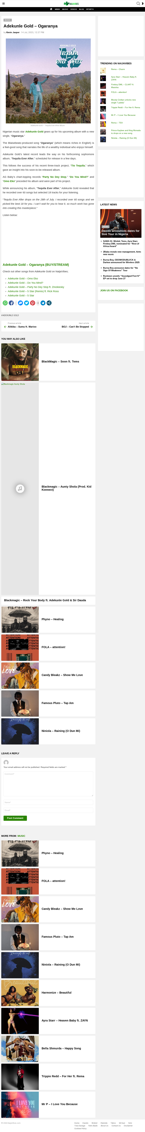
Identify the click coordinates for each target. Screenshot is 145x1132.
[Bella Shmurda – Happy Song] (20, 1049)
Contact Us (116, 1126)
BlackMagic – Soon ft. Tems (60, 361)
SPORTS (90, 9)
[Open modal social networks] (49, 302)
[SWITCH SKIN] (142, 3)
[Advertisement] (121, 36)
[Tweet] (26, 302)
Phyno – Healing (53, 619)
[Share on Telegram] (42, 302)
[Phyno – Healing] (20, 620)
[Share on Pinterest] (32, 302)
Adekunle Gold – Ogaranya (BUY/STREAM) (36, 265)
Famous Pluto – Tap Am (58, 703)
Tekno (113, 1123)
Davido (85, 1123)
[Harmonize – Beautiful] (20, 993)
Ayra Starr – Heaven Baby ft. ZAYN (65, 1020)
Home (76, 1123)
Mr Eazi (122, 1123)
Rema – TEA (117, 123)
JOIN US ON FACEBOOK (114, 290)
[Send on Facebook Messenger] (20, 302)
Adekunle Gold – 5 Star (21, 295)
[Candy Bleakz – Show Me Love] (20, 676)
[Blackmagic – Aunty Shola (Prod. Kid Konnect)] (20, 489)
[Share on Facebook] (11, 302)
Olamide (104, 1123)
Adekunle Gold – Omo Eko (23, 278)
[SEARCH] (138, 3)
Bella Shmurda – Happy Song (61, 1048)
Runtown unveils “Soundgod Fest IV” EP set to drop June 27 (121, 277)
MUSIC (65, 9)
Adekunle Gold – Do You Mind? (25, 282)
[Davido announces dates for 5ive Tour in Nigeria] (120, 223)
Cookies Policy (80, 1128)
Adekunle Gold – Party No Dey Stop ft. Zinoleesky (36, 287)
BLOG (81, 9)
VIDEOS (73, 9)
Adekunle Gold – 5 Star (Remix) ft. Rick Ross (33, 291)
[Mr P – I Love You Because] (20, 1105)
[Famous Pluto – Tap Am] (20, 703)
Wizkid (94, 1123)
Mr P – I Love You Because (60, 1104)
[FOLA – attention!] (20, 648)
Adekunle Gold (11, 315)
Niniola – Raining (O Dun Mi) (61, 730)
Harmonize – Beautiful (57, 992)
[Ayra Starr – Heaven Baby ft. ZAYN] (20, 1021)
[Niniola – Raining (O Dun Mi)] (20, 731)
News (105, 227)
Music (21, 836)
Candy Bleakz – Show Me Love (62, 675)
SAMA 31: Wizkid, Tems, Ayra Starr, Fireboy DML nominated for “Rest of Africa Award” (121, 243)
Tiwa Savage (79, 1126)
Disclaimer (128, 1126)
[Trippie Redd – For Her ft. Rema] (20, 1077)
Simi (130, 1123)
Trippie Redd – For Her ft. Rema (63, 1076)
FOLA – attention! (53, 647)
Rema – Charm (118, 69)
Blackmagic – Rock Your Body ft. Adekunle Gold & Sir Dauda (45, 600)
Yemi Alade (92, 1126)
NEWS (57, 9)
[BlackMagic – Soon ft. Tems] (20, 362)
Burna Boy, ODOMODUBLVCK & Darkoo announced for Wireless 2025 (121, 261)
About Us (104, 1126)
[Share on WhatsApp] (5, 302)
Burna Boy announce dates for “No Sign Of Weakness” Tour (120, 269)
